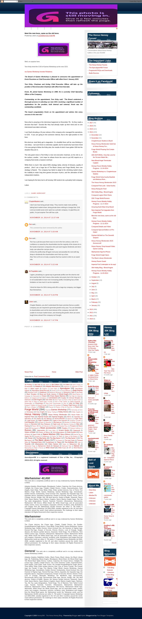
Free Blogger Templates (105, 615)
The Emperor (58, 440)
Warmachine (28, 448)
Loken (31, 301)
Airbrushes (75, 386)
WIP (70, 448)
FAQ (81, 405)
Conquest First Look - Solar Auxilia (103, 186)
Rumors (28, 430)
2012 (91, 312)
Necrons (34, 424)
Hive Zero (107, 484)
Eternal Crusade (42, 405)
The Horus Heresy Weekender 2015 (103, 182)
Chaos (44, 396)
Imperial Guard (43, 417)
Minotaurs (67, 422)
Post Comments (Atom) (42, 376)
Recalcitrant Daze (108, 445)
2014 (91, 132)
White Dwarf (50, 448)
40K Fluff (37, 384)
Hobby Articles (63, 412)
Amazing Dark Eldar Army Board (102, 207)
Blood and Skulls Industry (48, 394)
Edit (28, 28)
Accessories (29, 386)
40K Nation (46, 384)
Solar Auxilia (71, 432)
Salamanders (41, 430)
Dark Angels (37, 399)
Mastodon (48, 422)
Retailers (65, 428)
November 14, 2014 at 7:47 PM (44, 320)
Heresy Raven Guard (98, 261)
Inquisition (77, 417)
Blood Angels (64, 394)
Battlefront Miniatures (55, 392)
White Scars (62, 448)
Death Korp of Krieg (31, 401)
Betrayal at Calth (69, 392)
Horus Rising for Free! (99, 189)
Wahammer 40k (74, 444)
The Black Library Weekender (101, 258)
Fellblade (41, 407)
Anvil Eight (53, 388)
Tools (79, 442)
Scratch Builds (64, 430)
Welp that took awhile (113, 534)
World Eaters (31, 449)
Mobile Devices (76, 422)
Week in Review (38, 448)
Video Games (53, 444)
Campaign (27, 396)
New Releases (45, 424)
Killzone (69, 418)
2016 (91, 126)
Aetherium (66, 386)
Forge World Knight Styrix (100, 255)
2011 (91, 316)
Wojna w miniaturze (108, 381)
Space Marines (49, 434)
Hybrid (83, 615)
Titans (59, 442)
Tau (81, 436)
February (94, 302)
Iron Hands (37, 418)
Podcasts (46, 426)
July (92, 286)
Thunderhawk (49, 442)
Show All (114, 543)
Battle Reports (78, 390)
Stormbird (37, 436)
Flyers (77, 407)
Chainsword (36, 396)
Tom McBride (69, 442)
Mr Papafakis (33, 271)
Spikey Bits (92, 341)
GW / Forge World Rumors (100, 198)
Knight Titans (78, 418)
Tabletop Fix (108, 341)
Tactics (54, 436)
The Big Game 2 (55, 438)
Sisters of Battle (30, 432)
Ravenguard (34, 428)
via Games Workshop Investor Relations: (38, 72)
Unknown (92, 498)
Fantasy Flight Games (70, 405)
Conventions (42, 398)
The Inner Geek (70, 440)
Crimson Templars (74, 398)
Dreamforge (39, 403)
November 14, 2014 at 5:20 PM (44, 295)
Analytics (44, 388)
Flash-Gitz (70, 407)
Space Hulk (36, 434)
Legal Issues (31, 420)
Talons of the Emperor (71, 436)
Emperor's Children (30, 405)
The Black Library (42, 440)
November (95, 138)
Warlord (76, 446)
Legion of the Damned (60, 420)
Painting (27, 426)
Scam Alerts (52, 430)
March (93, 299)
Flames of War (60, 407)
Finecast (51, 407)
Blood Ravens (77, 394)
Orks (77, 424)
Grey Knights (40, 412)
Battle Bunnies (94, 73)
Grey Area (92, 490)
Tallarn (60, 436)
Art (59, 390)
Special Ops (77, 434)
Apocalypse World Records (40, 390)
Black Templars (32, 394)
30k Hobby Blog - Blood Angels (102, 192)
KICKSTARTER (60, 418)
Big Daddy (80, 392)
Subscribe (112, 28)
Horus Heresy (32, 414)
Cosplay (63, 398)
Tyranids (28, 444)
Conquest (34, 398)
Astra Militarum (66, 390)
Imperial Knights (57, 417)
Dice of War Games (61, 401)
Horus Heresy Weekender (57, 414)
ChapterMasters (34, 201)
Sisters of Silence (44, 432)
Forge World (31, 409)
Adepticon (38, 386)
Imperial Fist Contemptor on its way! (103, 264)
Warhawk (56, 446)
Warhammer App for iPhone (100, 252)
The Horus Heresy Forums (98, 65)
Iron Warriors (48, 418)
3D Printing (28, 384)
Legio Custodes (43, 420)
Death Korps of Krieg (46, 401)
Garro (81, 410)
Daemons (28, 399)
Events (51, 405)
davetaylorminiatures (93, 439)
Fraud (47, 410)
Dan (30, 224)
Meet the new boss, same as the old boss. (42, 33)
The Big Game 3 (71, 438)
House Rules (75, 414)
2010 (91, 319)
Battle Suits (108, 359)
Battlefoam (43, 392)
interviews (28, 418)
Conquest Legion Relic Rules (101, 195)
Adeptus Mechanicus (53, 386)
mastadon (40, 422)
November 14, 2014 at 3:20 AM (44, 231)
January (94, 305)
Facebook (58, 405)
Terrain (30, 438)
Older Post (79, 372)
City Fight (72, 396)
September (95, 280)
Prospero (73, 426)
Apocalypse (65, 388)
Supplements (46, 436)
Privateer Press (63, 426)
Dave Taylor (58, 399)
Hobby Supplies (76, 412)
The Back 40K (109, 504)
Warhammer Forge (30, 446)
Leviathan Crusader (75, 420)
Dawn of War (67, 399)
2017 (91, 123)
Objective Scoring (68, 424)
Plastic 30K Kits (36, 426)
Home (54, 372)
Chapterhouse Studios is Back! (102, 141)
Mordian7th (93, 495)
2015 (91, 129)
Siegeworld (76, 430)
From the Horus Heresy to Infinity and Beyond (93, 411)
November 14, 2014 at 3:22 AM (44, 264)
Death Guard (77, 399)
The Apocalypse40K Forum (98, 67)
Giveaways (30, 412)
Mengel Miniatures (108, 423)
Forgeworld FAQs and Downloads (100, 70)
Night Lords (57, 424)
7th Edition (66, 384)
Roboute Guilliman (75, 428)
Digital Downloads (75, 401)
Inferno (69, 417)
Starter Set (28, 436)
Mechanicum (58, 422)
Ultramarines (39, 444)
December (95, 135)
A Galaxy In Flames (108, 467)
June (93, 289)
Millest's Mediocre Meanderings (109, 402)
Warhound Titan (66, 446)
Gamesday (74, 410)
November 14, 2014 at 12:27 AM (44, 217)
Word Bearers (78, 448)
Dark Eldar (48, 399)
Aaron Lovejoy (76, 384)
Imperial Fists (29, 417)
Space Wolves (65, 434)
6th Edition (55, 384)
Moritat (26, 424)
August (93, 283)
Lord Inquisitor (29, 422)
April (93, 296)
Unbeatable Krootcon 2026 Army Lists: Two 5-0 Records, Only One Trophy (93, 346)
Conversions (53, 398)
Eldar (77, 403)
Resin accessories (48, 428)
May (92, 293)
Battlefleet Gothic (33, 392)
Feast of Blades (31, 407)
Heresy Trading (51, 412)
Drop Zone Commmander (53, 403)
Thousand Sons (36, 442)
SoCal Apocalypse (58, 432)
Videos (64, 444)
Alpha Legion (34, 388)
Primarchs (54, 426)
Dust (65, 403)
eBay (70, 403)
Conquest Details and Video (101, 226)
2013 (91, 309)
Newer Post (29, 372)
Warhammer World (44, 446)
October (94, 277)
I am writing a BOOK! (97, 445)
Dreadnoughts (28, 403)
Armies (54, 390)
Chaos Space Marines (57, 396)
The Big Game (41, 438)
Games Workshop (38, 193)
